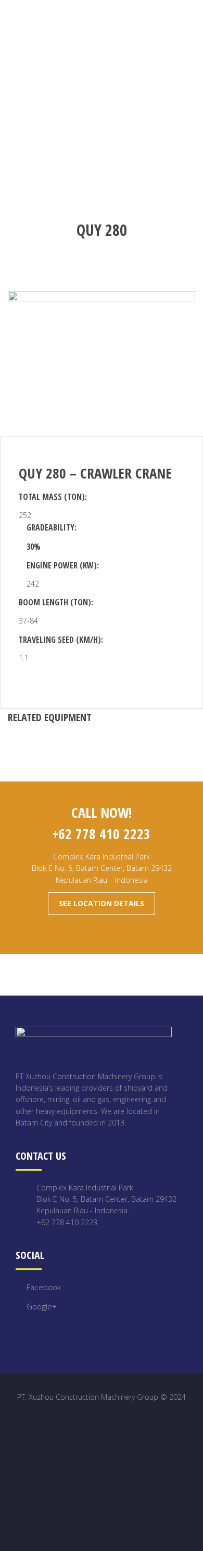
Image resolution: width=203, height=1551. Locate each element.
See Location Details (101, 903)
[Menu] (194, 20)
